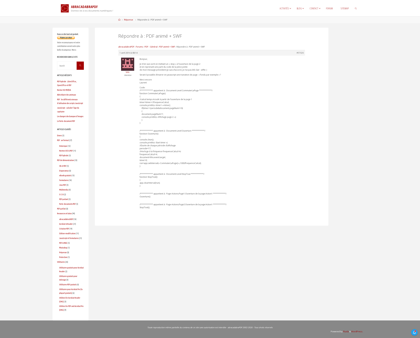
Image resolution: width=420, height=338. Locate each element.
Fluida (346, 331)
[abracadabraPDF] (65, 8)
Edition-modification (67, 233)
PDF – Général (151, 46)
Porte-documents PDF (67, 204)
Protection (63, 257)
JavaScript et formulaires (69, 238)
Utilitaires (61, 262)
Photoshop (63, 247)
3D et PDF (62, 166)
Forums (139, 46)
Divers (59, 135)
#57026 (300, 52)
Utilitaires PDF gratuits (67, 284)
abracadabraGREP (66, 219)
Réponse (128, 19)
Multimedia (63, 189)
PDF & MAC (63, 243)
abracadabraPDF (126, 46)
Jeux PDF (62, 185)
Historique (63, 146)
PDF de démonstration (65, 160)
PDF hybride (63, 155)
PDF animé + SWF (167, 46)
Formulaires (63, 180)
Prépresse (63, 252)
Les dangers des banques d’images (70, 116)
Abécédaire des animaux (66, 95)
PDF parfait (61, 208)
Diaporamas (64, 170)
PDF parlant (63, 199)
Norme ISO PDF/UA (64, 90)
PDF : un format (63, 140)
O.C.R (61, 194)
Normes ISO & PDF (66, 151)
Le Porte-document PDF (66, 121)
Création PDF (64, 228)
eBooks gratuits (65, 175)
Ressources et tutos (64, 213)
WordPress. (357, 331)
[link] (356, 8)
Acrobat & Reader (66, 224)
